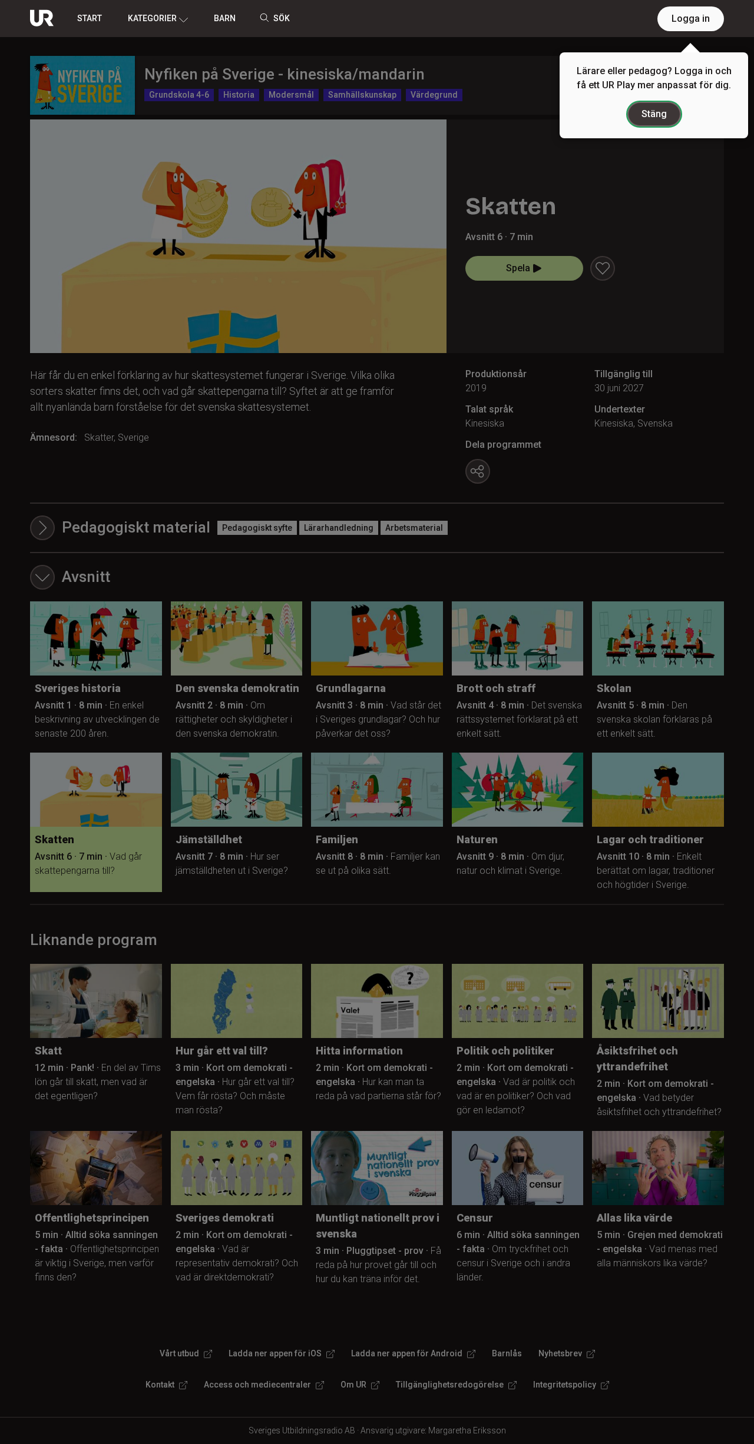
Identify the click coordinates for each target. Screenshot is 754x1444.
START (89, 18)
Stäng (654, 113)
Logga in (691, 18)
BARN (225, 18)
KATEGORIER (152, 18)
